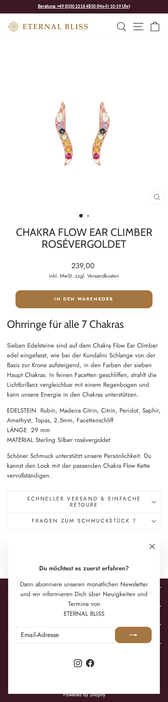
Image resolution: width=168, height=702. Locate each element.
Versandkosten (103, 276)
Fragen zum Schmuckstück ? (84, 521)
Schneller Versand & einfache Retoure (84, 502)
